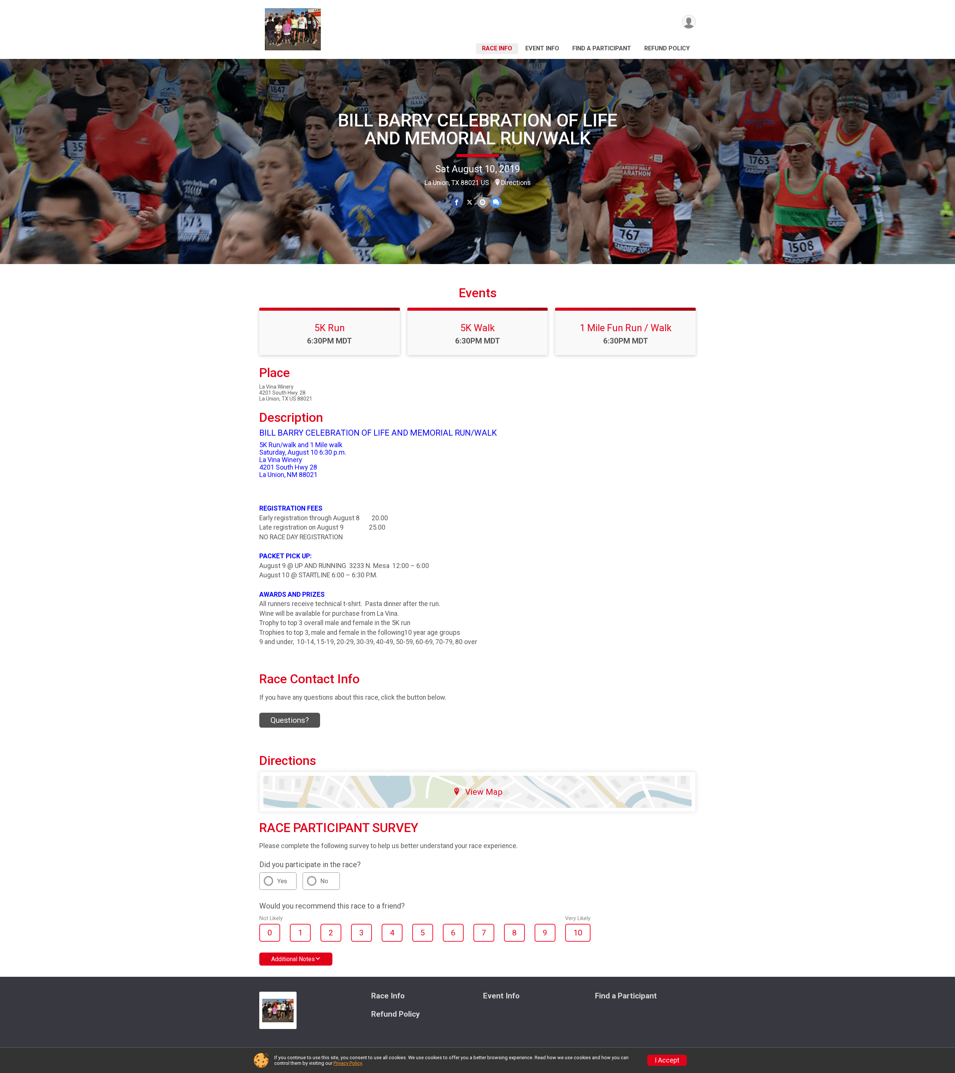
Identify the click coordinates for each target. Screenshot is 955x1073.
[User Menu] (689, 22)
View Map (483, 792)
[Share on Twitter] (469, 202)
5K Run (329, 327)
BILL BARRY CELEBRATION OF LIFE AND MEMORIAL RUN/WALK (477, 129)
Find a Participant (601, 48)
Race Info (497, 48)
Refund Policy (667, 48)
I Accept (667, 1060)
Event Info (542, 48)
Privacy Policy (348, 1063)
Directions (516, 182)
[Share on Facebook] (456, 202)
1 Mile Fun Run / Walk (625, 327)
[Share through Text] (496, 202)
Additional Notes (293, 959)
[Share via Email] (482, 202)
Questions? (289, 720)
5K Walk (477, 327)
